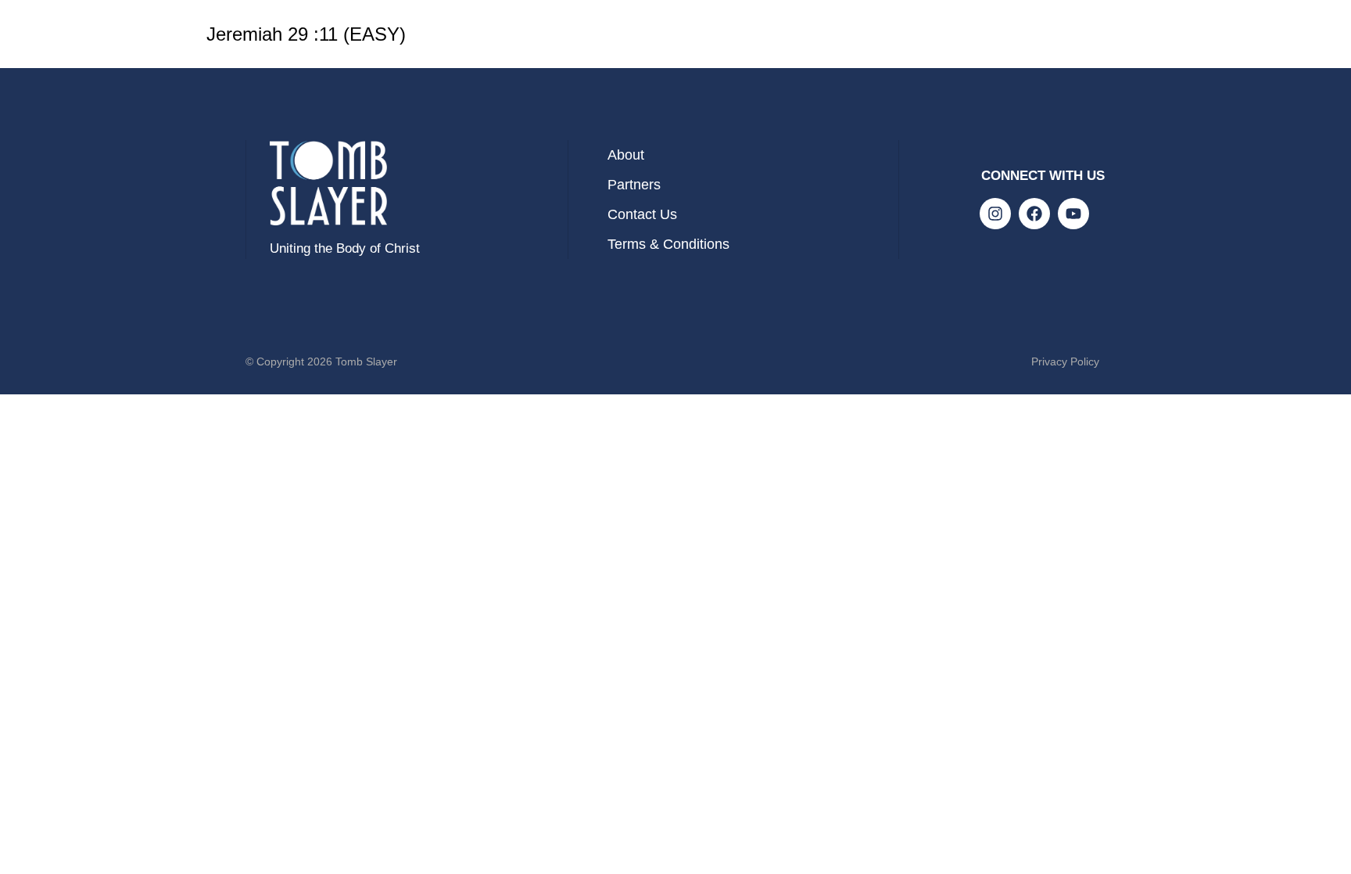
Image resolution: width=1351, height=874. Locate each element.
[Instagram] (995, 213)
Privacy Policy (1065, 361)
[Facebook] (1034, 213)
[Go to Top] (1327, 850)
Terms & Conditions (668, 244)
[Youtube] (1073, 213)
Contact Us (642, 214)
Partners (634, 184)
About (625, 155)
